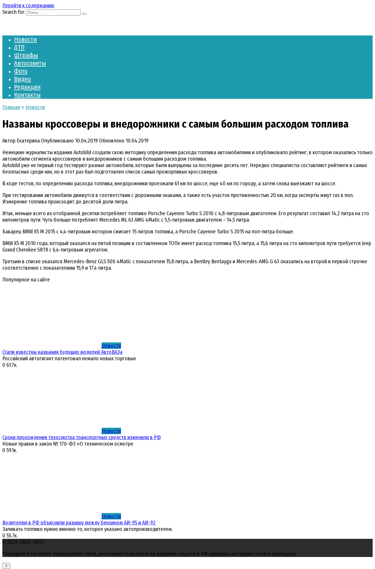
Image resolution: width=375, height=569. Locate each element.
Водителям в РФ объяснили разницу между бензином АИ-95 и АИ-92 (79, 522)
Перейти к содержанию (28, 5)
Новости (25, 39)
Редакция (27, 87)
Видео (22, 79)
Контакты (27, 95)
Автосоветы (30, 63)
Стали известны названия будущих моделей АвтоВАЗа (62, 352)
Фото (21, 71)
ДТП (19, 47)
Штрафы (26, 55)
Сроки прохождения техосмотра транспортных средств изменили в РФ (81, 437)
